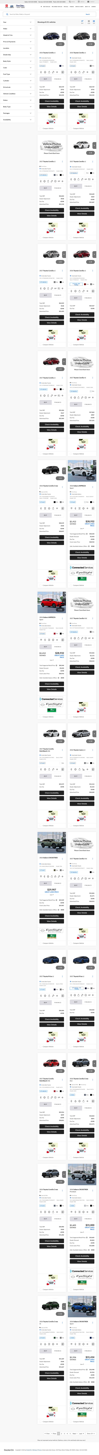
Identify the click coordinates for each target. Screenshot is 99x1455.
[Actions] (62, 52)
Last (81, 1433)
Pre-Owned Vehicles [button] (57, 6)
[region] (82, 540)
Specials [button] (66, 6)
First (48, 1433)
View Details (52, 106)
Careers (93, 6)
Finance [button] (72, 6)
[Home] (41, 7)
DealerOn (29, 1450)
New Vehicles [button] (46, 6)
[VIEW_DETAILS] (52, 145)
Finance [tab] (57, 79)
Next (75, 1433)
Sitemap (34, 1450)
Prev (54, 1433)
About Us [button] (87, 6)
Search (88, 14)
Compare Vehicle (48, 128)
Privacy (39, 1450)
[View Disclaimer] (57, 72)
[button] (64, 36)
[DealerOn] (9, 1450)
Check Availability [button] (52, 101)
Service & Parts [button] (79, 6)
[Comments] (62, 72)
